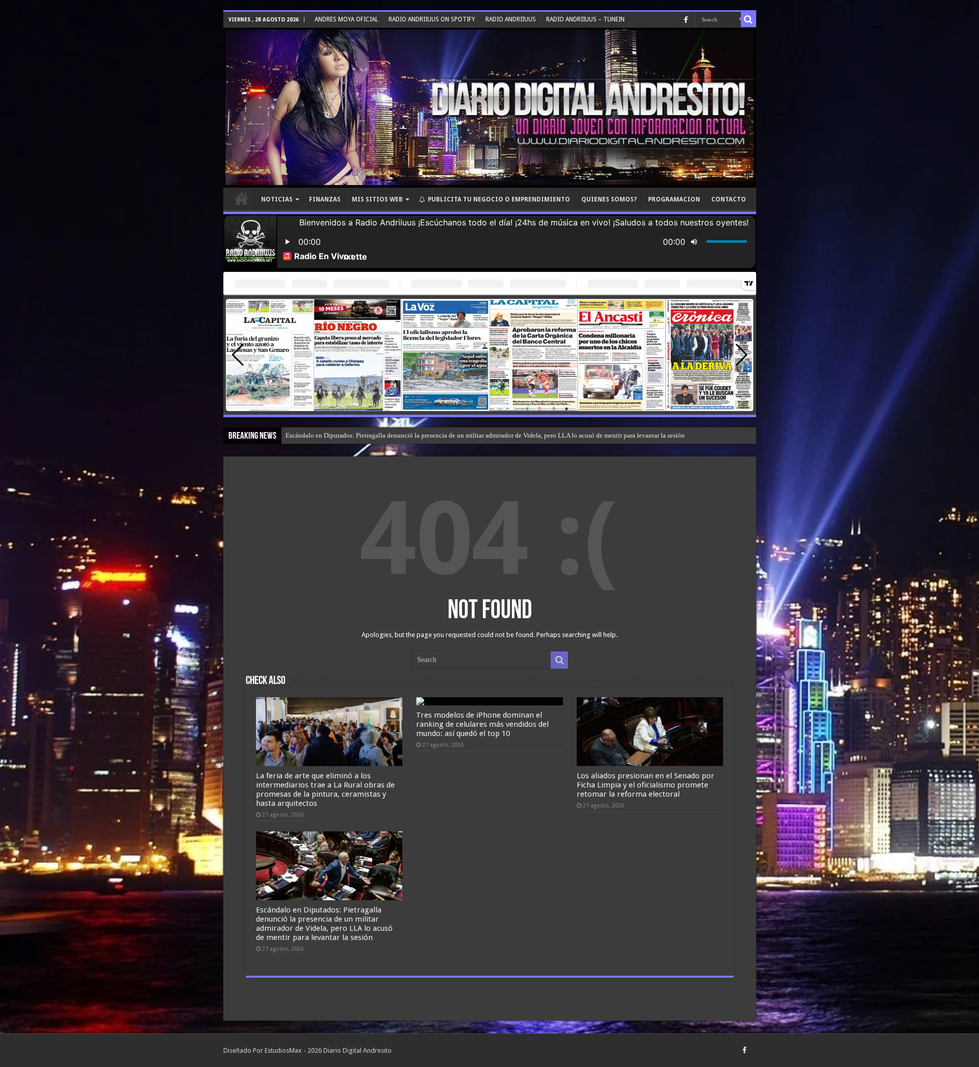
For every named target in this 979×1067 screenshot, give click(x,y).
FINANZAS (325, 199)
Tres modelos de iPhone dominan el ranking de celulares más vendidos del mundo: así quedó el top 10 (482, 724)
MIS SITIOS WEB (377, 199)
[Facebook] (686, 20)
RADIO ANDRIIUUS (510, 19)
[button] (742, 355)
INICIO (241, 198)
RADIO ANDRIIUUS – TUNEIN (585, 19)
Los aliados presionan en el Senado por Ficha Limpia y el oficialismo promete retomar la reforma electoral (645, 785)
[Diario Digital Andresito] (489, 108)
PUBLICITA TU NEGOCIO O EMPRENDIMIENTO (499, 199)
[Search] (748, 19)
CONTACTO (728, 199)
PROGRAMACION (674, 199)
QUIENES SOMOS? (609, 199)
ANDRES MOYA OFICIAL (346, 19)
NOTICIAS (277, 199)
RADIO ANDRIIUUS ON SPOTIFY (432, 19)
